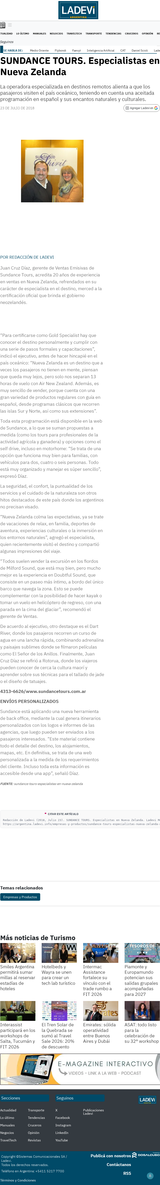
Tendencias (113, 33)
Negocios (56, 33)
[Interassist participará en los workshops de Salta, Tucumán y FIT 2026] (17, 1011)
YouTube (61, 1140)
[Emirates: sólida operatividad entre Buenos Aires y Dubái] (100, 1011)
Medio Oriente (39, 50)
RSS (127, 1173)
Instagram (63, 1125)
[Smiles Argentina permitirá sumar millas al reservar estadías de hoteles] (17, 953)
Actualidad (8, 1110)
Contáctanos (119, 1164)
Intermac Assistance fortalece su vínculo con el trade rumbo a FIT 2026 (97, 980)
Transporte (94, 33)
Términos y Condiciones (18, 1180)
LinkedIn (61, 1133)
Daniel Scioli (140, 50)
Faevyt (76, 50)
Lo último (22, 33)
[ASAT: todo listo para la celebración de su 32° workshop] (142, 1011)
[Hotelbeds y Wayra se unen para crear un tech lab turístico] (59, 953)
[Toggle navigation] (8, 25)
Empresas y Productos (20, 897)
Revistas (34, 1140)
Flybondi (60, 50)
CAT (123, 50)
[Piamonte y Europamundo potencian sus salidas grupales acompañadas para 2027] (142, 953)
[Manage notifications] (150, 1175)
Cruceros (131, 33)
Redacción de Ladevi (31, 257)
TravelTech (74, 33)
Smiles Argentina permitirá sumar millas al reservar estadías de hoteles (17, 977)
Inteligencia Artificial (100, 50)
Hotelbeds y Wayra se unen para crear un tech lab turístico (58, 974)
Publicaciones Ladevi (93, 1112)
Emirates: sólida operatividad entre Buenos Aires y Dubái (99, 1032)
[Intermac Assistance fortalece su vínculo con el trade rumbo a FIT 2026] (100, 953)
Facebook (62, 1118)
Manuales (39, 33)
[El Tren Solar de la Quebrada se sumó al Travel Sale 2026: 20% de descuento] (59, 1011)
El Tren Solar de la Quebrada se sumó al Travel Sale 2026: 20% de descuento (58, 1035)
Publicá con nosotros (111, 1156)
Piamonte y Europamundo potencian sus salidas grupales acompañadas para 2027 (141, 980)
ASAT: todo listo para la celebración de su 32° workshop (142, 1032)
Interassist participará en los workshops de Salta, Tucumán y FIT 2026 (17, 1035)
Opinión (147, 33)
